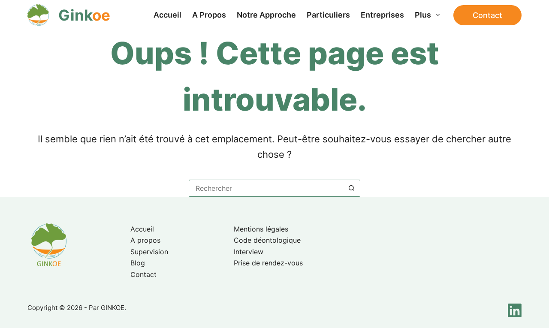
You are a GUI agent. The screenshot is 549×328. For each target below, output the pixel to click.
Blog (137, 263)
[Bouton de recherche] (351, 188)
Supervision (149, 251)
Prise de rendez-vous (268, 263)
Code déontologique (267, 240)
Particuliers (328, 14)
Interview (248, 251)
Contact (487, 15)
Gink (84, 15)
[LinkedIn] (515, 310)
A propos (209, 14)
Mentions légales (261, 229)
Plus (423, 14)
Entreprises (382, 14)
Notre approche (266, 14)
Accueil (167, 14)
